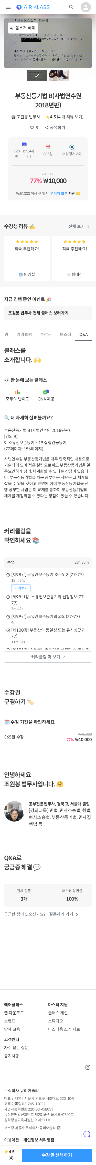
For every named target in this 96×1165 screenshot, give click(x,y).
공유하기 (57, 127)
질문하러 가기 (61, 914)
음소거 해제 (25, 28)
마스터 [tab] (65, 334)
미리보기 (21, 588)
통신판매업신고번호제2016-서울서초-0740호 (38, 1114)
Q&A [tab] (83, 334)
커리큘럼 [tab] (24, 334)
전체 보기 (76, 226)
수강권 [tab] (46, 334)
